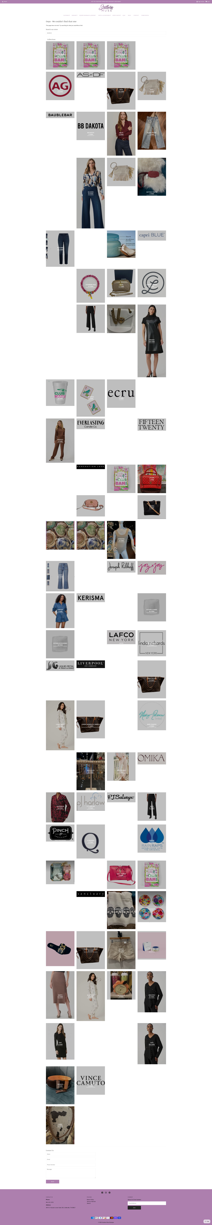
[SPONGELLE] (121, 985)
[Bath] (152, 86)
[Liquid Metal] (60, 665)
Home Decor (145, 15)
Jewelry (74, 15)
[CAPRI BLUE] (152, 235)
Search (89, 1203)
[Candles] (121, 244)
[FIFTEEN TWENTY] (152, 424)
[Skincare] (152, 945)
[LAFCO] (121, 637)
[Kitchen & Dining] (152, 607)
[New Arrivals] (121, 766)
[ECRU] (121, 393)
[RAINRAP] (152, 838)
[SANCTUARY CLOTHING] (91, 894)
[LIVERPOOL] (91, 664)
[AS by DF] (91, 75)
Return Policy (90, 1199)
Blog (129, 15)
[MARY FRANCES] (152, 715)
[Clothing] (91, 319)
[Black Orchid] (152, 131)
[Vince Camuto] (91, 1080)
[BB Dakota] (91, 126)
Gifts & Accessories (104, 15)
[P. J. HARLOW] (91, 801)
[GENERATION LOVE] (91, 467)
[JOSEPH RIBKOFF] (121, 567)
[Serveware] (152, 906)
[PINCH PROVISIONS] (60, 833)
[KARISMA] (91, 597)
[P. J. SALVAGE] (121, 797)
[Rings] (60, 872)
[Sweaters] (152, 991)
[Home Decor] (60, 535)
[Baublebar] (60, 115)
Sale (124, 15)
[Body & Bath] (121, 172)
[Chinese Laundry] (152, 283)
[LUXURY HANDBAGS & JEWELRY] (91, 719)
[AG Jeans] (60, 86)
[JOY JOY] (152, 568)
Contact (136, 15)
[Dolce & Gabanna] (121, 319)
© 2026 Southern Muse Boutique (106, 1222)
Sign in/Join (201, 1)
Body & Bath (116, 15)
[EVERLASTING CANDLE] (91, 423)
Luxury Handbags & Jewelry (87, 15)
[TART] (60, 1041)
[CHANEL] (121, 283)
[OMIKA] (152, 758)
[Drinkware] (60, 392)
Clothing (66, 15)
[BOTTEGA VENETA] (152, 177)
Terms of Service (91, 1201)
